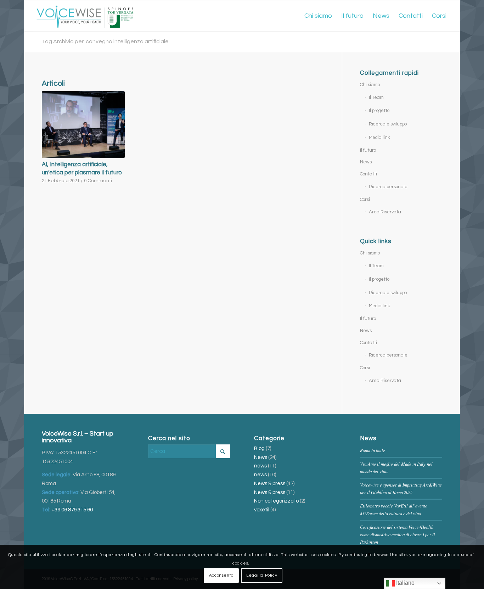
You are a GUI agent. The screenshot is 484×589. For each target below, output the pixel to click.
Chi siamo (370, 84)
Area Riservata (385, 211)
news (260, 466)
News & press (269, 483)
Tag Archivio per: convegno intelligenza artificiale (105, 41)
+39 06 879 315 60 (72, 509)
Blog (259, 448)
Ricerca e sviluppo (388, 124)
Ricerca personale (388, 186)
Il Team (376, 97)
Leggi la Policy (261, 575)
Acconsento (221, 575)
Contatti (368, 174)
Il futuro (368, 150)
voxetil (261, 509)
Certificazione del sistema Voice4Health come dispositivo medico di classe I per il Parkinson (397, 534)
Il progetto (379, 110)
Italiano (405, 583)
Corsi (365, 199)
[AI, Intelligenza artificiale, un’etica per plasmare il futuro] (83, 124)
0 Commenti (98, 180)
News (366, 161)
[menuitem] (318, 16)
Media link (379, 137)
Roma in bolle (372, 450)
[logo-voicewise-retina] (85, 16)
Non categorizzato (276, 501)
